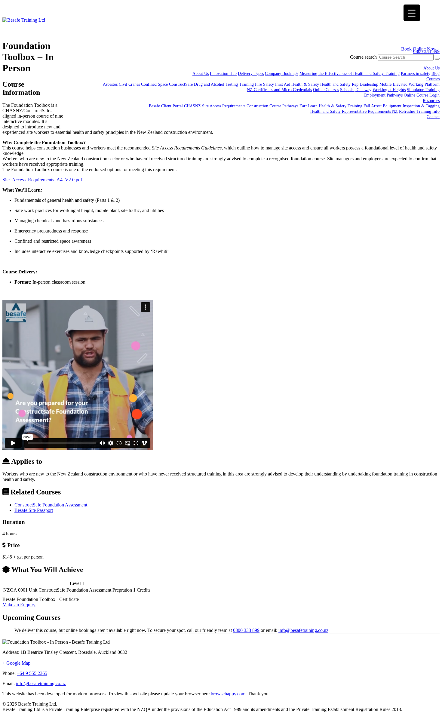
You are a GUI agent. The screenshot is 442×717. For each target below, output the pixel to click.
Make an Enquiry (18, 604)
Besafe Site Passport (33, 510)
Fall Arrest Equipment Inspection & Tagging (402, 106)
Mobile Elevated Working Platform (409, 84)
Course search (363, 57)
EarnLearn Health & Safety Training (330, 106)
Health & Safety (305, 84)
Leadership (369, 84)
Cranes (134, 84)
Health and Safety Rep (339, 84)
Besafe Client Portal (166, 106)
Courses (433, 79)
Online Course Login (422, 95)
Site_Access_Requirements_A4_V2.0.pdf (42, 179)
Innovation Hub (223, 73)
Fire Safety (264, 84)
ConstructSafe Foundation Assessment (50, 504)
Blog (435, 73)
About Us (431, 68)
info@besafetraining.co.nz (303, 630)
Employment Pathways (383, 95)
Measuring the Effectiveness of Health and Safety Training (349, 73)
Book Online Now (419, 48)
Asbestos (110, 84)
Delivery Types (251, 73)
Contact (433, 117)
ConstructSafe (181, 84)
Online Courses (326, 90)
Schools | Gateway (355, 90)
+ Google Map (16, 663)
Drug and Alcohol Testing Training (224, 84)
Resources (431, 100)
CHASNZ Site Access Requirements (214, 106)
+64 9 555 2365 (32, 673)
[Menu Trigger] (412, 13)
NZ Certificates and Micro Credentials (279, 90)
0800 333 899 (246, 630)
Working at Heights (389, 90)
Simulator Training (423, 90)
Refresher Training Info (419, 111)
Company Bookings (281, 73)
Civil (123, 84)
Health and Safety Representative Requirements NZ (354, 111)
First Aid (282, 84)
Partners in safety (415, 73)
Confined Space (154, 84)
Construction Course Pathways (272, 106)
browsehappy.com (228, 693)
